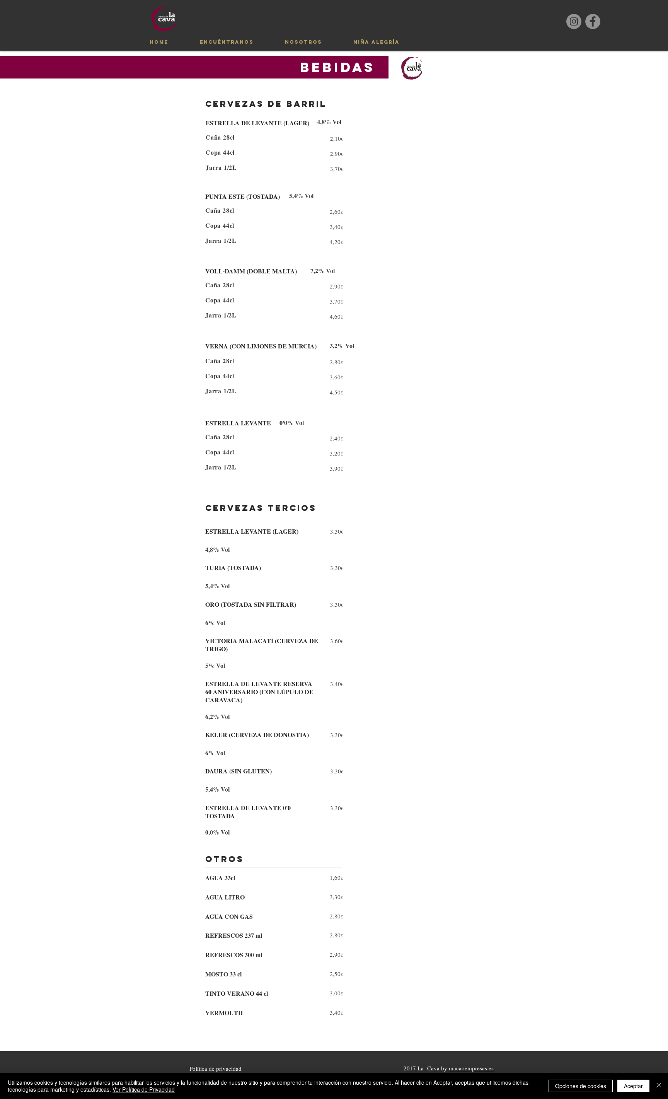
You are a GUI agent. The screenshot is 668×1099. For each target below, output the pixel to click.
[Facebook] (592, 21)
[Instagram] (573, 21)
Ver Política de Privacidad (143, 1089)
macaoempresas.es (471, 1068)
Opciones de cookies (580, 1086)
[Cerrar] (658, 1086)
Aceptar (633, 1086)
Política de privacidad (215, 1068)
